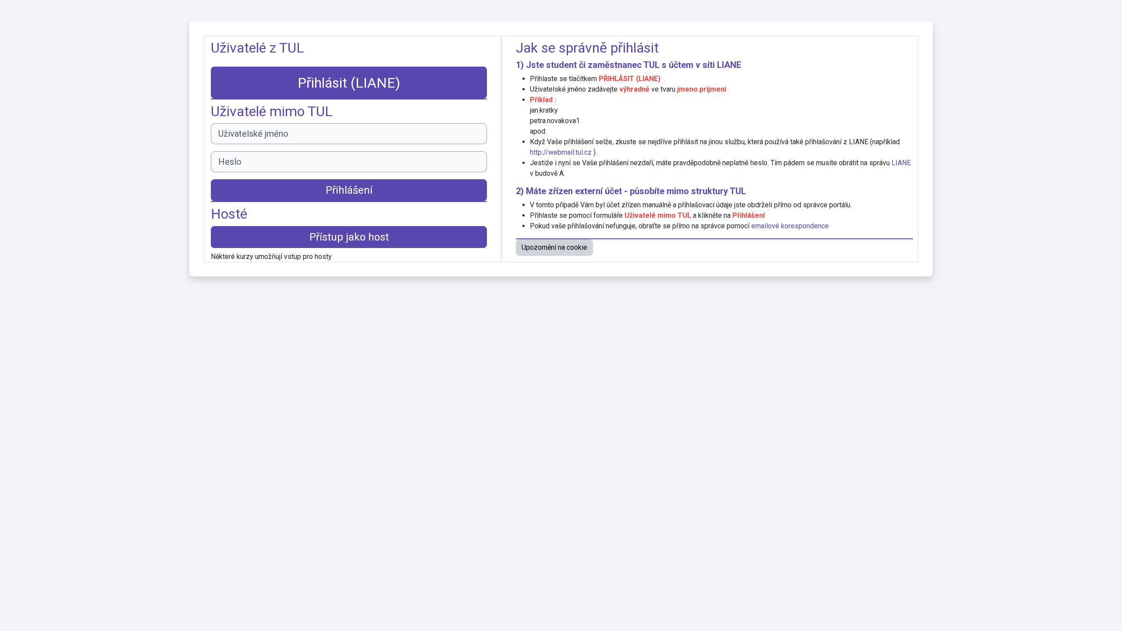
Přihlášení (349, 190)
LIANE (729, 65)
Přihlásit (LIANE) (349, 82)
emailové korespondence (790, 226)
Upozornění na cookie (554, 247)
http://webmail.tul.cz (561, 152)
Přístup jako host (349, 237)
